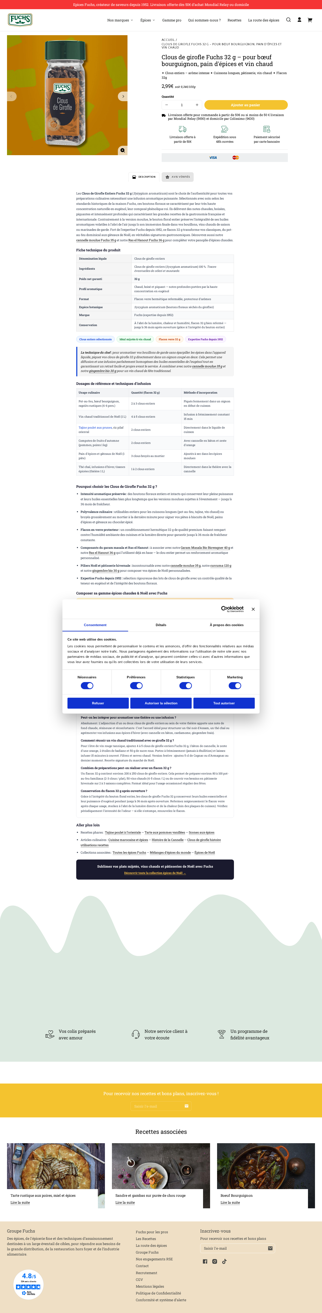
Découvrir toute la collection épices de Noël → (155, 873)
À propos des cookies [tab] (227, 625)
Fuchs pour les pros (152, 1232)
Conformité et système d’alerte (161, 1299)
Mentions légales (150, 1286)
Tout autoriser (224, 703)
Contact (142, 1265)
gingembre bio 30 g (102, 371)
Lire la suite (20, 1202)
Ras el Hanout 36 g (102, 553)
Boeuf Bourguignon (237, 1195)
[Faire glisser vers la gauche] (12, 96)
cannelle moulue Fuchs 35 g (96, 240)
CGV (139, 1279)
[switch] (136, 685)
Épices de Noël (205, 852)
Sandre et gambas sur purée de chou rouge (150, 1195)
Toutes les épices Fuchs (129, 852)
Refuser (98, 703)
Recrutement (146, 1272)
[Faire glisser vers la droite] (122, 96)
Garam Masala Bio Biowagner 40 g (205, 547)
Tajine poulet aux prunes (95, 427)
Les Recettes (146, 1238)
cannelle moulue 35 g (207, 366)
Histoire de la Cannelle (168, 840)
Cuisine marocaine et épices (128, 840)
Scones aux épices (201, 832)
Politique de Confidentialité (158, 1293)
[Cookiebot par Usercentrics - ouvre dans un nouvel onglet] (224, 609)
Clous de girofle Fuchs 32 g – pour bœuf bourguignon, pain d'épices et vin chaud (222, 46)
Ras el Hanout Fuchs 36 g (146, 240)
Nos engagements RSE (154, 1259)
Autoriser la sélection (161, 703)
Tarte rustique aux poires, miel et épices (43, 1195)
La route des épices (151, 1245)
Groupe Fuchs (147, 1252)
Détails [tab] (161, 625)
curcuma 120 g (220, 565)
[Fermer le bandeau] (253, 609)
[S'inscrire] (186, 1106)
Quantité (168, 97)
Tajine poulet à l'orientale (123, 832)
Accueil (168, 40)
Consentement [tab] (95, 625)
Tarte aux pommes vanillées (165, 832)
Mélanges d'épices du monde (170, 852)
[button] (288, 19)
